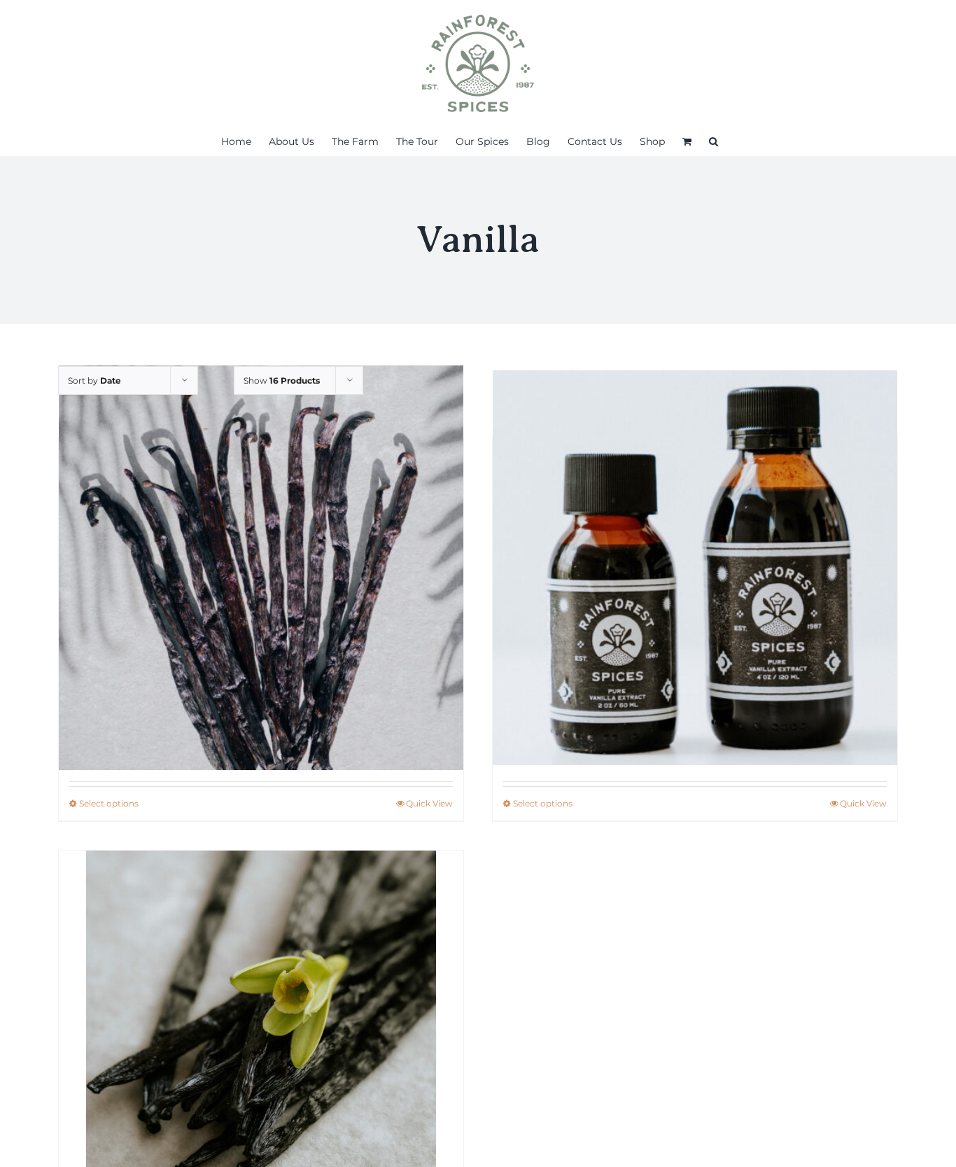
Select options (109, 803)
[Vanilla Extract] (695, 567)
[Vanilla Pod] (261, 567)
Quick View (429, 803)
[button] (713, 141)
